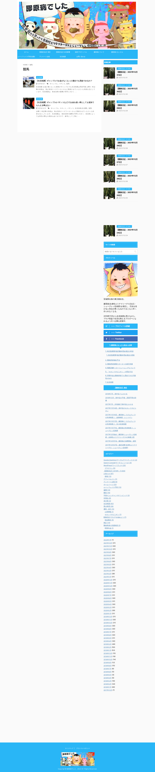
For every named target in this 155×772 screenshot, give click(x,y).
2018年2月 (107, 684)
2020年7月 (108, 595)
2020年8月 (108, 592)
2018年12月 (108, 653)
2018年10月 (108, 659)
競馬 (68, 84)
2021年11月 (108, 546)
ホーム (26, 52)
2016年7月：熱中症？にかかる (116, 394)
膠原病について (99, 52)
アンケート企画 (44, 56)
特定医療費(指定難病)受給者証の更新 (121, 355)
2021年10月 (108, 549)
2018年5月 (108, 675)
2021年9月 (107, 552)
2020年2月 (108, 610)
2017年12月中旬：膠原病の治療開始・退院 (120, 441)
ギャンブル (54, 84)
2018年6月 (108, 672)
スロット (63, 108)
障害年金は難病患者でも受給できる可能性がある (120, 377)
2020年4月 (108, 604)
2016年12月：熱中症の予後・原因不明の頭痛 (120, 399)
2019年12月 (108, 616)
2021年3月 (107, 571)
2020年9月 (108, 589)
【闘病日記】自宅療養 (62, 52)
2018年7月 (107, 669)
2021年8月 (107, 555)
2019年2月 (107, 647)
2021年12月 (108, 543)
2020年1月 (107, 613)
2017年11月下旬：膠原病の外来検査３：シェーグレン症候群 (120, 429)
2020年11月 (108, 583)
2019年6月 (108, 635)
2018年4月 (108, 678)
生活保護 (63, 56)
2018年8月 (108, 666)
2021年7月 (107, 558)
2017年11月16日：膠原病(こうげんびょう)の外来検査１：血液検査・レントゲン (120, 416)
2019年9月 (108, 626)
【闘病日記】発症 (44, 52)
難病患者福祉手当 (113, 360)
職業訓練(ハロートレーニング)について (121, 368)
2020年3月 (108, 607)
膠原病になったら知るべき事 (121, 345)
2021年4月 (107, 567)
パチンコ (62, 84)
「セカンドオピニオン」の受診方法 (120, 372)
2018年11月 (108, 656)
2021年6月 (107, 561)
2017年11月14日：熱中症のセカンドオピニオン (120, 409)
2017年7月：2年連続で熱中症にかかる (119, 404)
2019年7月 (107, 632)
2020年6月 (108, 598)
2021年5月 (107, 564)
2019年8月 (108, 629)
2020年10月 (108, 586)
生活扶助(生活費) (81, 108)
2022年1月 (107, 540)
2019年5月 (108, 638)
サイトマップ (69, 748)
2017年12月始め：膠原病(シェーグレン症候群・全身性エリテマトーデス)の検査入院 (121, 435)
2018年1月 (107, 687)
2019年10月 (108, 623)
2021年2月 (107, 574)
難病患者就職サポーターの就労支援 (120, 364)
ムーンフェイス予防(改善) (26, 56)
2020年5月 (108, 601)
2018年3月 (108, 681)
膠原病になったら (117, 52)
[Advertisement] (121, 125)
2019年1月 (107, 650)
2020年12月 (108, 580)
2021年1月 (107, 577)
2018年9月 (108, 662)
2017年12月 (108, 690)
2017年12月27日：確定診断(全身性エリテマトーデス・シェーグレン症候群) (121, 446)
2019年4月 (108, 641)
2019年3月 (108, 644)
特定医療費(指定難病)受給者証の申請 (120, 351)
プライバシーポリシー (83, 748)
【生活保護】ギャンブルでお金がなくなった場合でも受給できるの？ (64, 81)
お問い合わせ (80, 56)
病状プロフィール (81, 52)
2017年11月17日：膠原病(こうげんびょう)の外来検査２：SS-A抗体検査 (120, 422)
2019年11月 (108, 620)
